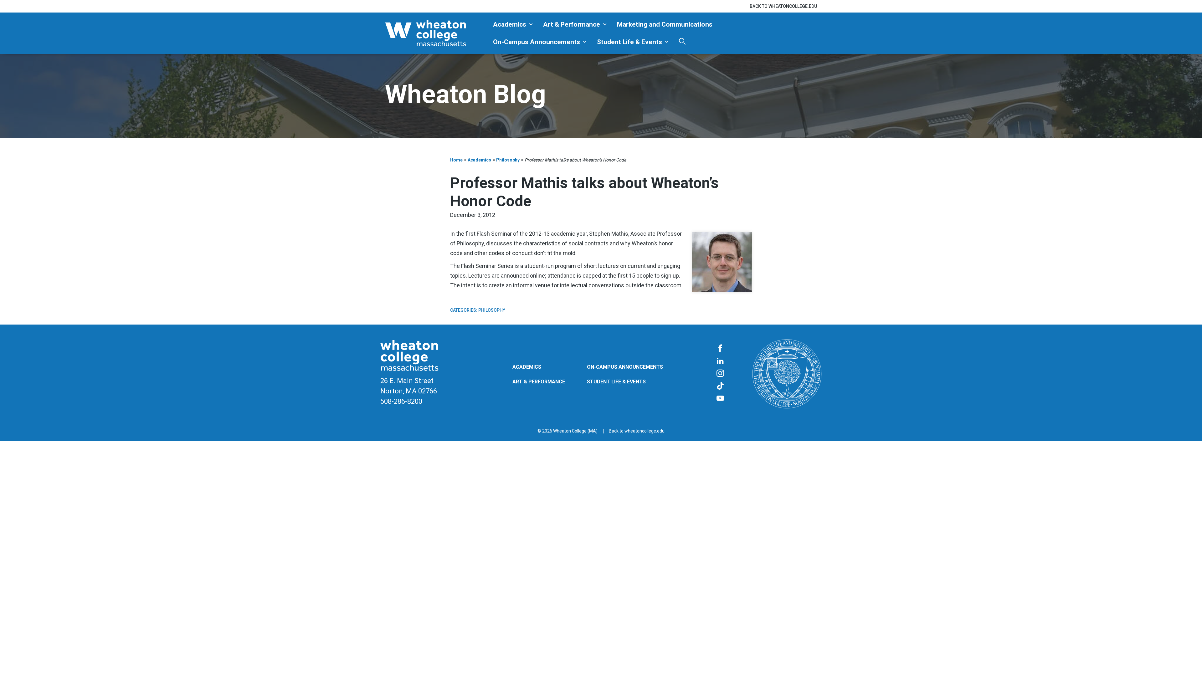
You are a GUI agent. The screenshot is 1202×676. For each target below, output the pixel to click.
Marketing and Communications (664, 24)
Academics (509, 24)
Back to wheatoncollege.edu (783, 6)
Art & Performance (571, 24)
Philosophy (508, 159)
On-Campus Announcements (536, 42)
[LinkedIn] (720, 361)
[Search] (682, 41)
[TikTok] (720, 386)
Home (456, 159)
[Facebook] (720, 348)
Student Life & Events (629, 42)
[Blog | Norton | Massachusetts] (436, 33)
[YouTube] (720, 398)
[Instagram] (720, 373)
